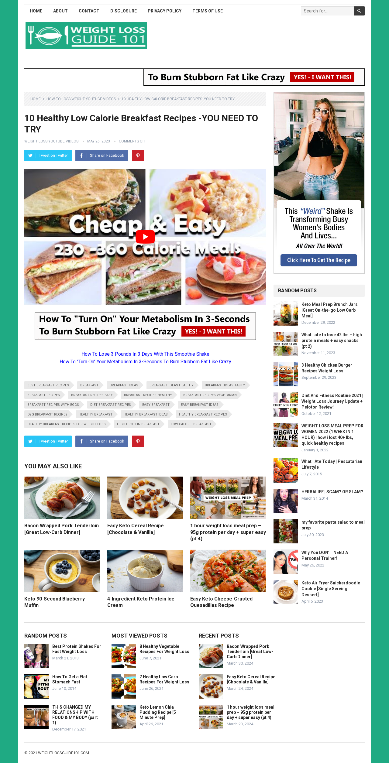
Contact (89, 11)
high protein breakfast (138, 424)
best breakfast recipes (48, 385)
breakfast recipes (43, 395)
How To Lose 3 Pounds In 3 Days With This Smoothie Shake (145, 354)
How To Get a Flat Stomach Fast (69, 679)
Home (36, 11)
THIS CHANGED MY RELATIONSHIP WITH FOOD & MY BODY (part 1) (75, 715)
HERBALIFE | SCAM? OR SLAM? (332, 491)
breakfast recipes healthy (148, 395)
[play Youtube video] (145, 237)
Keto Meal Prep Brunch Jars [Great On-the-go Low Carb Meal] (329, 310)
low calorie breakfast (191, 424)
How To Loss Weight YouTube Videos (81, 99)
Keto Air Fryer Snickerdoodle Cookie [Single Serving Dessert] (330, 588)
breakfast (89, 385)
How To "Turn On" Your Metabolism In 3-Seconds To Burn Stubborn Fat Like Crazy (145, 361)
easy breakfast (156, 405)
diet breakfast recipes (110, 405)
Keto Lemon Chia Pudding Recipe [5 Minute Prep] (157, 712)
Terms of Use (207, 11)
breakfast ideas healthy (172, 385)
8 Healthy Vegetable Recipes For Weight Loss (164, 649)
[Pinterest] (138, 155)
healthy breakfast (95, 414)
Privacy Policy (164, 11)
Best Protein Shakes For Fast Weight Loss (76, 649)
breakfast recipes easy (92, 395)
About (60, 11)
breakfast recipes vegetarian (210, 395)
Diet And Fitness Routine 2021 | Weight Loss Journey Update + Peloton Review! (332, 401)
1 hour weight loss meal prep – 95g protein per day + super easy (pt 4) (228, 532)
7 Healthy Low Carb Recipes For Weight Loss (164, 679)
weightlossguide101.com (63, 753)
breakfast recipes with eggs (53, 405)
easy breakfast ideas (200, 405)
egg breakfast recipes (47, 414)
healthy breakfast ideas (146, 414)
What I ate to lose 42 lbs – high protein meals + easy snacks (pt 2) (331, 340)
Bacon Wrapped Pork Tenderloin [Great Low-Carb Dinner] (250, 651)
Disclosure (123, 11)
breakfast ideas (124, 385)
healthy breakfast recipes (203, 414)
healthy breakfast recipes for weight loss (66, 424)
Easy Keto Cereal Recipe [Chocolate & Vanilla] (251, 679)
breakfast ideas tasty (225, 385)
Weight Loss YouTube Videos (51, 141)
